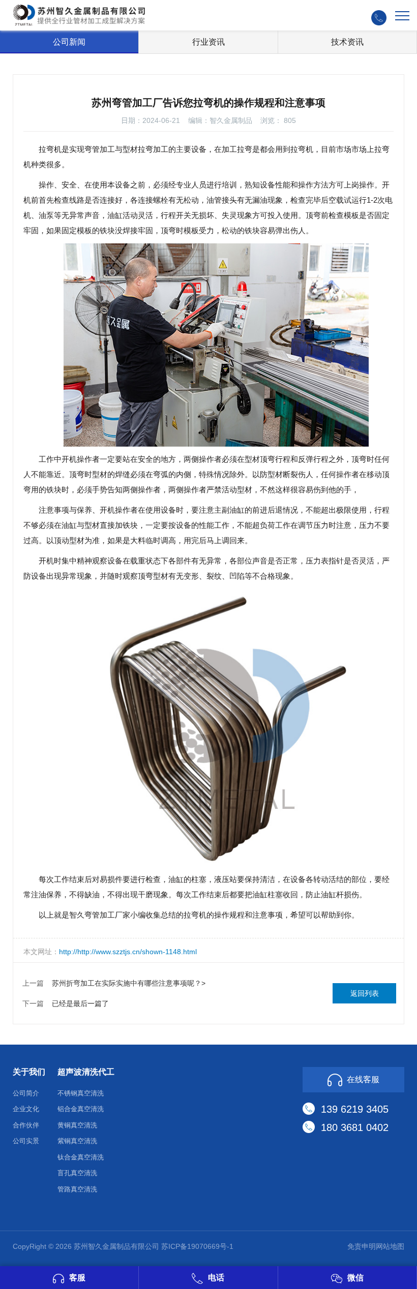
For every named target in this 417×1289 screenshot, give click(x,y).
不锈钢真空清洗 (80, 1093)
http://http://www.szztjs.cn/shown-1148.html (128, 952)
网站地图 (390, 1246)
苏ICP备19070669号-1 (197, 1246)
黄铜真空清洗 (77, 1125)
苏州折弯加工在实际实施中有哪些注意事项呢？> (128, 983)
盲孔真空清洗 (77, 1173)
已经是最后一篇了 (80, 1003)
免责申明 (361, 1246)
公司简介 (26, 1093)
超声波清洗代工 (85, 1071)
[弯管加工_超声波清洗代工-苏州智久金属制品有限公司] (79, 14)
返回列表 (364, 993)
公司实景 (26, 1141)
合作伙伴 (26, 1125)
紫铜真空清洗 (77, 1141)
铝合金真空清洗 (80, 1109)
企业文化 (26, 1109)
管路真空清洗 (77, 1189)
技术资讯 (347, 42)
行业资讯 (208, 42)
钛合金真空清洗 (80, 1157)
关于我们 (29, 1071)
